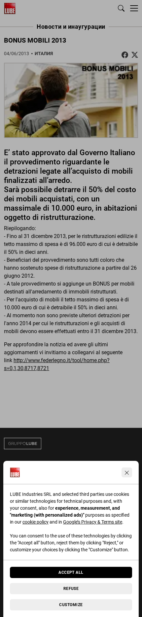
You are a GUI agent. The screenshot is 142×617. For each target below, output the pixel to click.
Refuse (71, 588)
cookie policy (35, 522)
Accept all (71, 572)
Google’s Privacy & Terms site (92, 522)
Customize (71, 604)
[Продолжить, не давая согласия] (127, 472)
